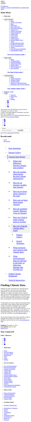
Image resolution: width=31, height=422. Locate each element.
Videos (12, 41)
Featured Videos (8, 382)
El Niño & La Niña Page (17, 44)
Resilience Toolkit (8, 91)
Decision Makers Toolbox (17, 43)
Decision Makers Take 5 (17, 40)
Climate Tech (14, 37)
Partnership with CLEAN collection (20, 84)
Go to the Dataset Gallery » (20, 313)
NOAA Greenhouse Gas (17, 46)
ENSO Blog (14, 25)
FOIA (5, 414)
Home (12, 21)
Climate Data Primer (16, 64)
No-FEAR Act (8, 417)
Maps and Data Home (9, 393)
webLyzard (10, 133)
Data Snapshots (15, 68)
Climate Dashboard (16, 32)
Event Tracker (14, 35)
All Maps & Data (15, 61)
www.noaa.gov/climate (13, 117)
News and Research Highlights (12, 385)
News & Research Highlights (18, 49)
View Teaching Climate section (16, 88)
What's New (14, 96)
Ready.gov (7, 418)
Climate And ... (15, 30)
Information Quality (9, 415)
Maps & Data (8, 57)
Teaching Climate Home (10, 405)
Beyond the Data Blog (16, 28)
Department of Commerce (11, 408)
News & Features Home (10, 366)
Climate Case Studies (16, 31)
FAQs (12, 98)
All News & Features (16, 22)
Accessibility (7, 412)
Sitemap (13, 99)
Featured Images (15, 38)
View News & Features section (16, 54)
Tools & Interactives (16, 66)
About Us (13, 95)
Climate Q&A (14, 34)
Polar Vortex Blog (15, 27)
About (6, 93)
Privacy (6, 411)
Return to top (4, 328)
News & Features (9, 19)
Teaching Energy (15, 81)
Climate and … (8, 373)
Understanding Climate (17, 50)
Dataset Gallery (15, 65)
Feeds (5, 358)
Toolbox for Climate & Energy (19, 83)
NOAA (6, 409)
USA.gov (6, 420)
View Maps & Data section (14, 72)
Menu (2, 1)
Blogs (12, 24)
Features (13, 47)
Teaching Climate (9, 75)
